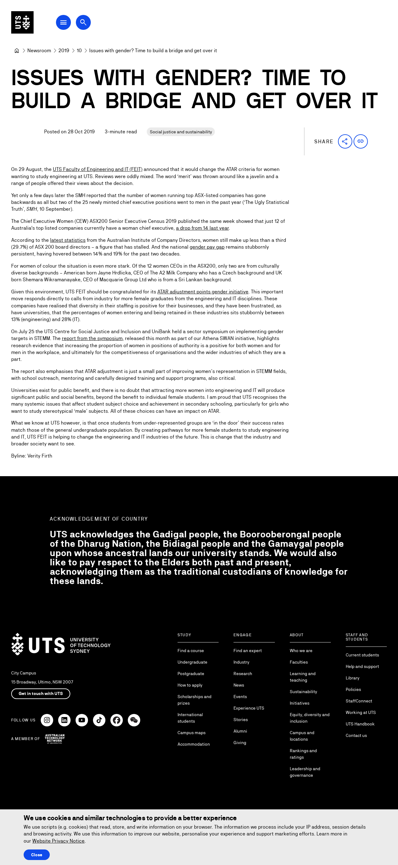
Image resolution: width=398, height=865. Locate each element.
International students (190, 718)
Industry (241, 662)
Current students (362, 654)
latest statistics (68, 240)
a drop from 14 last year (202, 228)
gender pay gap (207, 247)
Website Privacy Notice (58, 841)
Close (36, 854)
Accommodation (194, 744)
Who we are (301, 650)
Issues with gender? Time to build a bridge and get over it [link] (153, 50)
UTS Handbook (360, 723)
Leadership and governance (305, 772)
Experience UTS (249, 708)
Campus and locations (302, 736)
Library (352, 677)
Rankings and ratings (303, 754)
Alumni (240, 731)
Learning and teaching (303, 677)
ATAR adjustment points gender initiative (202, 292)
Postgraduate (191, 673)
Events (240, 696)
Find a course (191, 650)
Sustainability (303, 691)
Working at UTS (361, 712)
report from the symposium (92, 338)
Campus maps (192, 732)
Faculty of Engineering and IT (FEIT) (102, 169)
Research (243, 673)
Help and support (362, 666)
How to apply (190, 685)
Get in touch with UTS (41, 693)
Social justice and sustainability (181, 131)
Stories (241, 719)
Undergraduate (192, 662)
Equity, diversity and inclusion (310, 718)
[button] (345, 141)
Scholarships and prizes (194, 700)
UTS (57, 169)
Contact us (356, 735)
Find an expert (248, 650)
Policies (353, 689)
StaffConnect (359, 700)
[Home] (17, 51)
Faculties (299, 662)
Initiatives (299, 703)
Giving (240, 742)
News (239, 685)
